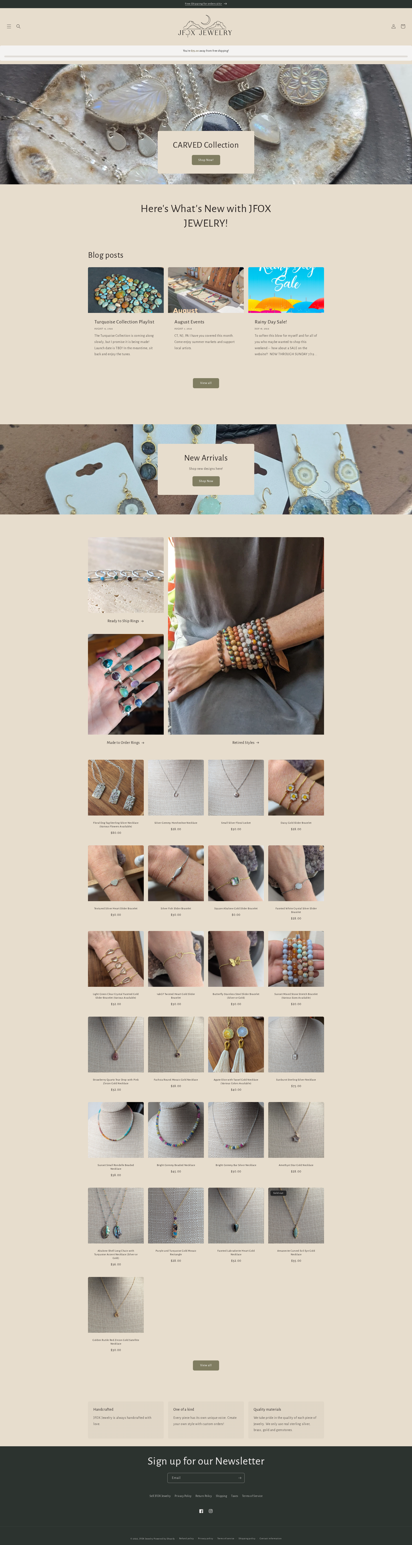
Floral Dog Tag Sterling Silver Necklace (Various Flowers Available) (115, 825)
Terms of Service (252, 1496)
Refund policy (186, 1538)
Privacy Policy (183, 1496)
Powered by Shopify (164, 1538)
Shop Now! (206, 160)
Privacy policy (205, 1538)
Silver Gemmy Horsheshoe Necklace (175, 823)
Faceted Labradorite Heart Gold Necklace (236, 1252)
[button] (9, 26)
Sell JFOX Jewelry (160, 1496)
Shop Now (206, 481)
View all (206, 383)
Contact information (271, 1538)
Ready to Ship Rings (123, 621)
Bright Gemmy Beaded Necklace (176, 1165)
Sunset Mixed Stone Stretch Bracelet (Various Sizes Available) (296, 996)
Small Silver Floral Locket (236, 823)
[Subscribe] (239, 1478)
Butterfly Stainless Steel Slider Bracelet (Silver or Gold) (236, 996)
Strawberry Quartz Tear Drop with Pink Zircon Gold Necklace (116, 1081)
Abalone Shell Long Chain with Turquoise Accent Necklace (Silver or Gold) (116, 1254)
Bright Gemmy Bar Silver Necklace (236, 1165)
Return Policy (203, 1496)
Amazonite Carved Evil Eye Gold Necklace (296, 1252)
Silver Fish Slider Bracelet (176, 908)
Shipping (221, 1496)
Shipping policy (247, 1538)
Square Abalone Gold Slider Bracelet (236, 908)
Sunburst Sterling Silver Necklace (296, 1079)
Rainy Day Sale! (271, 321)
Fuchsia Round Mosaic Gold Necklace (176, 1079)
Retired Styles (243, 743)
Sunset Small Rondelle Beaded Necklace (116, 1167)
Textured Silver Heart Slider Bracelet (116, 908)
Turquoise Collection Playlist (124, 321)
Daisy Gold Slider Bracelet (296, 823)
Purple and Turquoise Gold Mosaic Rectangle (176, 1252)
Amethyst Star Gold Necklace (296, 1165)
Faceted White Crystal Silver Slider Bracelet (296, 910)
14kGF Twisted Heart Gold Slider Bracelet (176, 996)
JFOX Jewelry (146, 1538)
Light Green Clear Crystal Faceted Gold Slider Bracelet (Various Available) (116, 996)
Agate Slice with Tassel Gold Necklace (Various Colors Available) (236, 1081)
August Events (189, 321)
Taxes (234, 1496)
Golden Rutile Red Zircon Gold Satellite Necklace (115, 1342)
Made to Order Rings (123, 743)
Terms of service (225, 1538)
